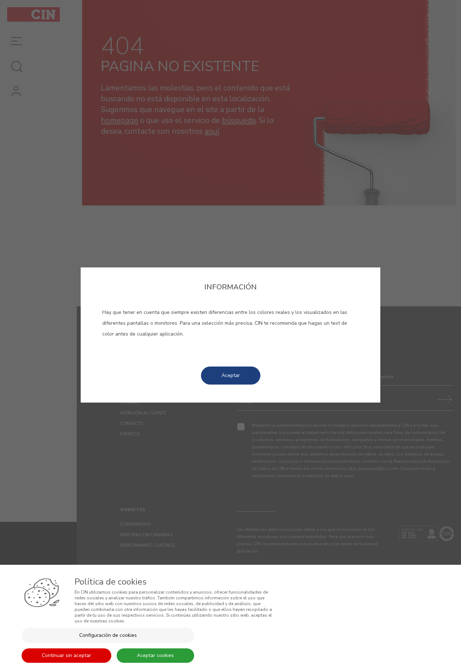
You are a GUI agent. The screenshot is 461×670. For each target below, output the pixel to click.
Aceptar (230, 375)
